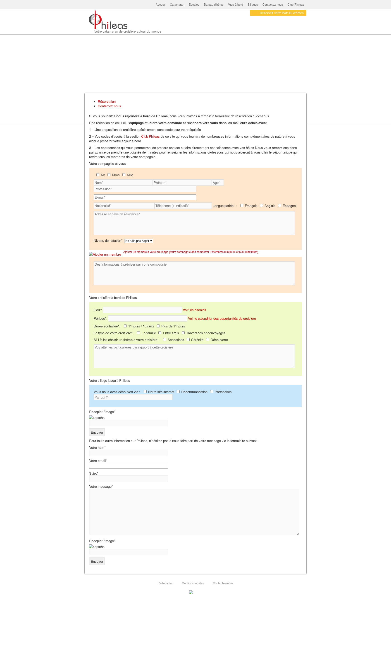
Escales (194, 4)
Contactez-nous (272, 4)
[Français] (296, 30)
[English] (302, 30)
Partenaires (165, 583)
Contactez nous (109, 105)
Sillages (253, 4)
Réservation (107, 101)
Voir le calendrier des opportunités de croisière (222, 318)
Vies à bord (235, 4)
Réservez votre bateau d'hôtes (282, 13)
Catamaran (177, 4)
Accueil (160, 4)
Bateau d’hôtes (214, 4)
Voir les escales (194, 309)
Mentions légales (193, 583)
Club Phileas (296, 4)
